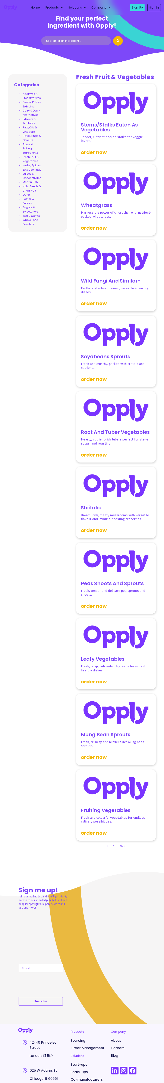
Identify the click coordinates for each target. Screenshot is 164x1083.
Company (98, 7)
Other (26, 194)
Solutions (75, 7)
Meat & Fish (30, 182)
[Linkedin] (115, 1070)
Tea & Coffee (31, 216)
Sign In (154, 7)
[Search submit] (118, 41)
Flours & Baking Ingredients (30, 149)
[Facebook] (132, 1070)
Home (35, 7)
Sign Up (137, 7)
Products (52, 7)
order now (94, 152)
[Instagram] (123, 1070)
